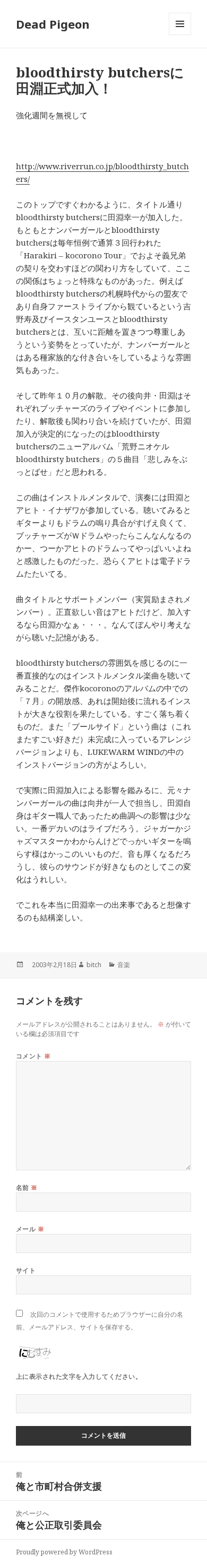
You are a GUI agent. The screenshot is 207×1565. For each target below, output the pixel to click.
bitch (94, 964)
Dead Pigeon (53, 24)
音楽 (123, 964)
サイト (26, 1270)
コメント (33, 1055)
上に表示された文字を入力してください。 (79, 1376)
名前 (27, 1187)
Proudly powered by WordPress (64, 1552)
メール (30, 1228)
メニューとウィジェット (179, 34)
